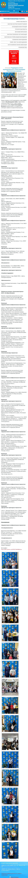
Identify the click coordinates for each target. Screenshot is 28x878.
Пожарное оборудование (19, 39)
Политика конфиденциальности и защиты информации (11, 874)
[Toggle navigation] (2, 15)
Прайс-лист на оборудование (18, 42)
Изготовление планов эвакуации (17, 44)
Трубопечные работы (21, 29)
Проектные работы (21, 21)
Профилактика (22, 47)
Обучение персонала (21, 31)
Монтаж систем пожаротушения (17, 24)
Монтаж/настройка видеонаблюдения (15, 37)
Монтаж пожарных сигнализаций (17, 34)
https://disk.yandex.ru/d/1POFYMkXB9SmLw (11, 549)
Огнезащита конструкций (19, 26)
